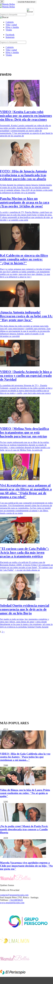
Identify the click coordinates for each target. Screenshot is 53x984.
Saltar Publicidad (26, 2)
